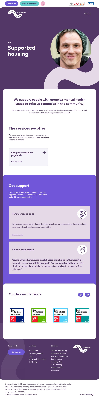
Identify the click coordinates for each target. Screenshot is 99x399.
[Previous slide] (80, 295)
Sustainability (56, 365)
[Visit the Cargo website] (91, 395)
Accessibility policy (58, 353)
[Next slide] (87, 295)
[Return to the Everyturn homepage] (17, 14)
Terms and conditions (59, 356)
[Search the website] (43, 3)
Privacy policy (56, 362)
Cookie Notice (56, 359)
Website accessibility (59, 350)
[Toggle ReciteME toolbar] (77, 4)
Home (9, 42)
